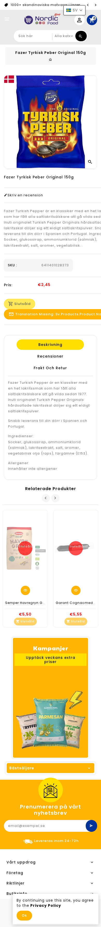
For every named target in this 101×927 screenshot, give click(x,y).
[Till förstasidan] (50, 59)
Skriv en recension (25, 195)
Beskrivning (50, 344)
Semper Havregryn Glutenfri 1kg (33, 603)
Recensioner (50, 356)
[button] (74, 10)
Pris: (8, 285)
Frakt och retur (50, 368)
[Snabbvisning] (25, 590)
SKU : (12, 265)
